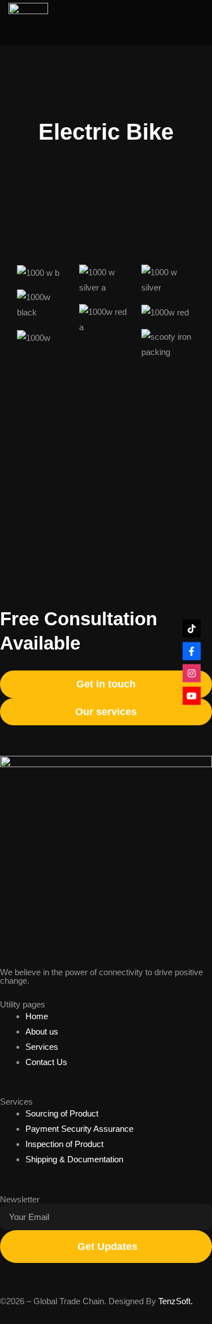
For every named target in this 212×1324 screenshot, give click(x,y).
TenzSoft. (175, 1301)
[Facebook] (192, 651)
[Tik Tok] (192, 629)
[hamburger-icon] (184, 22)
